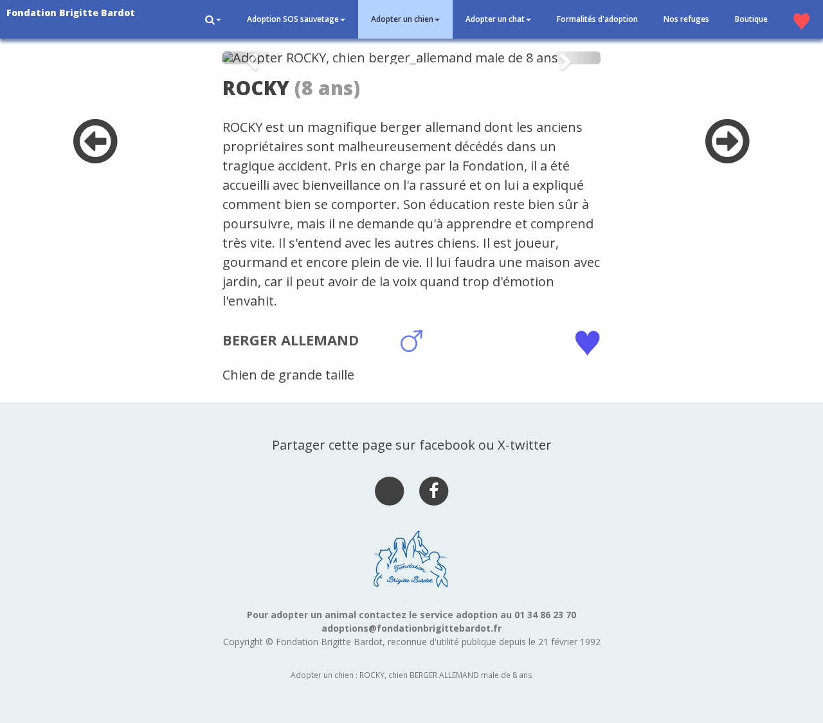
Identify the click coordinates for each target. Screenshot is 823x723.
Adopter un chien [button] (402, 19)
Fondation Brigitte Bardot (70, 12)
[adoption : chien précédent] (95, 154)
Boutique (751, 19)
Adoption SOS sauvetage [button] (293, 19)
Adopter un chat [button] (495, 19)
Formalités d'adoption (597, 19)
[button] (213, 19)
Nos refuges (686, 19)
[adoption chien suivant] (727, 154)
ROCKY (255, 88)
